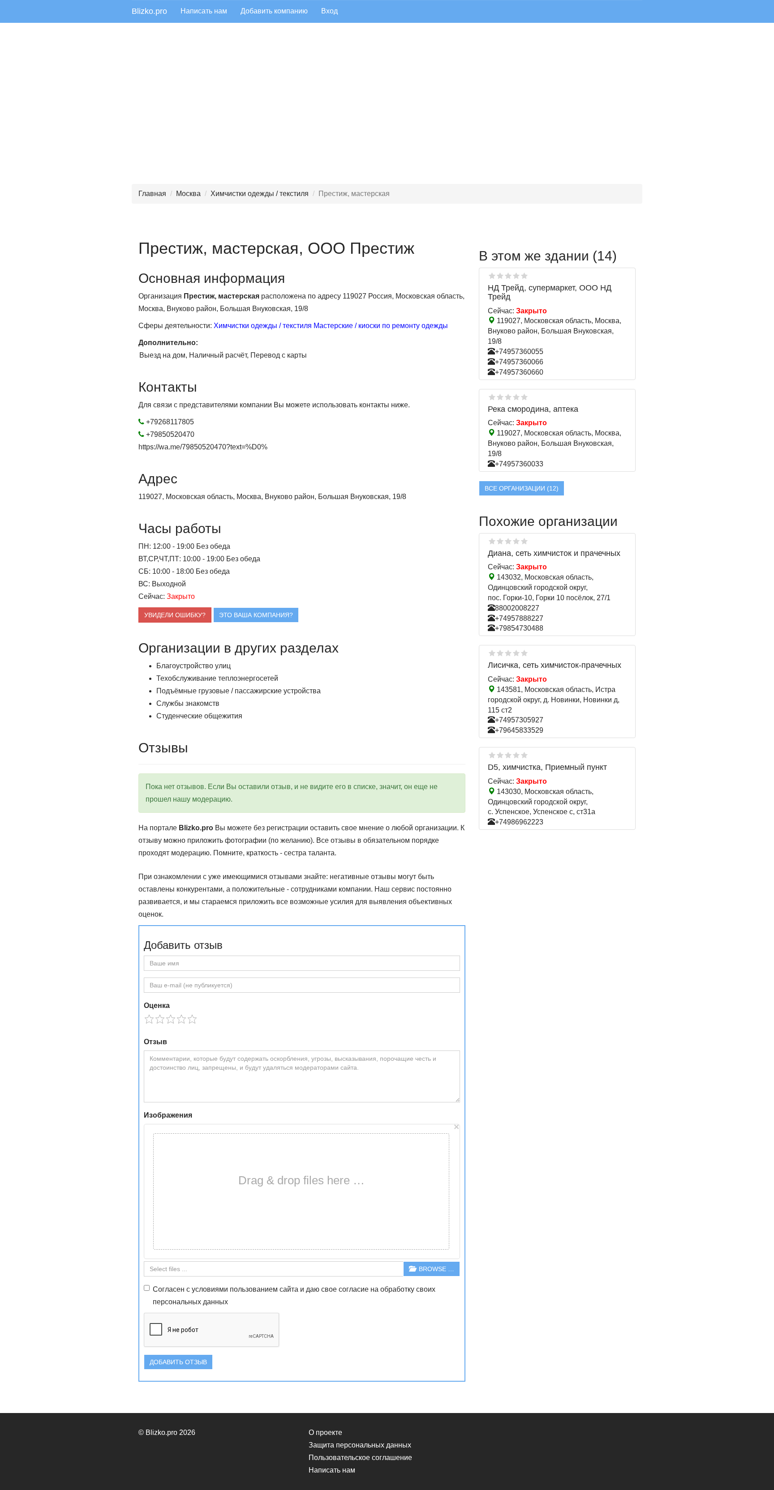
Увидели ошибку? (175, 615)
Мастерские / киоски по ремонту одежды (381, 325)
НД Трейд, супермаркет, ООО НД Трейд (549, 292)
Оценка (157, 1005)
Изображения (168, 1115)
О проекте (325, 1432)
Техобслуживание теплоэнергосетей (217, 678)
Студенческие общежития (199, 716)
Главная (152, 193)
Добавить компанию (274, 11)
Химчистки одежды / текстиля (260, 193)
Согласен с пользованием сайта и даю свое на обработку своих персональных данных (294, 1295)
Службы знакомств (187, 703)
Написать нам (204, 11)
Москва (188, 193)
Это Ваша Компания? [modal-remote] (256, 615)
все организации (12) (522, 488)
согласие (354, 1289)
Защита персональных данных (360, 1445)
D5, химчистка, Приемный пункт (547, 767)
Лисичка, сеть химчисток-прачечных (554, 665)
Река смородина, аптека (533, 409)
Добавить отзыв (178, 1362)
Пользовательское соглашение (360, 1457)
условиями (210, 1289)
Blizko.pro (149, 11)
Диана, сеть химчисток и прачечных (554, 553)
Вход (329, 11)
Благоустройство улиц (193, 666)
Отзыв (155, 1042)
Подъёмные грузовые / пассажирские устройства (238, 691)
